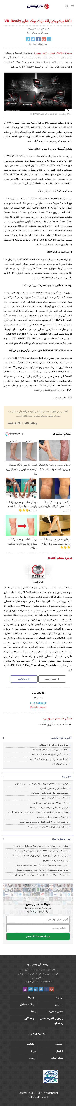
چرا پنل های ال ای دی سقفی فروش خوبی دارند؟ (48, 826)
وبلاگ (33, 1012)
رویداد (32, 1058)
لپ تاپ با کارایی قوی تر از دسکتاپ (53, 745)
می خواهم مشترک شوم (38, 936)
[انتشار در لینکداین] (49, 39)
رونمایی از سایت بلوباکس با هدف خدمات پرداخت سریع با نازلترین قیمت (38, 812)
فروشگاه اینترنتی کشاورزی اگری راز (54, 788)
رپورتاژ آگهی (30, 1019)
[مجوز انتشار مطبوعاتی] (50, 1077)
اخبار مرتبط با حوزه (61, 839)
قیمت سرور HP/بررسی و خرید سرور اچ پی (50, 802)
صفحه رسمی (51, 679)
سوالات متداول (28, 1005)
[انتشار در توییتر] (33, 39)
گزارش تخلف (14, 423)
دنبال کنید (22, 679)
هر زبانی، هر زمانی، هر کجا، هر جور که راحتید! (49, 807)
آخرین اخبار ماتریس (61, 738)
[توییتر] (41, 989)
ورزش (33, 1051)
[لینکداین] (36, 989)
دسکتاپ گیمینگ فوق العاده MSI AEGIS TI (50, 754)
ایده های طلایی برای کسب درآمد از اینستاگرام (49, 793)
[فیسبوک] (46, 989)
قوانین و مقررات (55, 1012)
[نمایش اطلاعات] (38, 707)
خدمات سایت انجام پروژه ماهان (55, 798)
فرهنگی (59, 1051)
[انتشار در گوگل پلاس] (44, 39)
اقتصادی (59, 1044)
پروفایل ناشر (30, 423)
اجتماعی (31, 1044)
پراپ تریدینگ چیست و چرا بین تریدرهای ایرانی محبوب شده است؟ (40, 855)
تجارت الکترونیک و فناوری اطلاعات (55, 725)
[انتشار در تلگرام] (28, 39)
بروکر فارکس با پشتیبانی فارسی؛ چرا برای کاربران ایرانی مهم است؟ (40, 846)
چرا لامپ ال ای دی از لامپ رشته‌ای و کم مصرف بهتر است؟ (44, 822)
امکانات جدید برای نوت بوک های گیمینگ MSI (49, 759)
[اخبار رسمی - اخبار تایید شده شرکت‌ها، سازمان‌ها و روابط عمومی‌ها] (38, 6)
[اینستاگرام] (25, 989)
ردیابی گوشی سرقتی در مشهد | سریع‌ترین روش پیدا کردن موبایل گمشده (38, 875)
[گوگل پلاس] (51, 989)
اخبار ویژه (66, 777)
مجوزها (32, 998)
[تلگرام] (30, 989)
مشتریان (59, 1005)
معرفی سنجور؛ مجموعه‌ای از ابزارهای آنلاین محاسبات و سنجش (42, 865)
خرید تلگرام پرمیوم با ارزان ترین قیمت (52, 817)
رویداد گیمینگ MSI (60, 764)
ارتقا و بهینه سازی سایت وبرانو (55, 860)
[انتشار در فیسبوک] (38, 39)
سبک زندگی (57, 1058)
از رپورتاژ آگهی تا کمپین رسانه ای (51, 1021)
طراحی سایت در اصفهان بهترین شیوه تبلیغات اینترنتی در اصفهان (41, 783)
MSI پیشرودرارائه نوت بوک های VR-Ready (50, 749)
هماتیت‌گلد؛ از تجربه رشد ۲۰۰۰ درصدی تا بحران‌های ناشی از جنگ (41, 850)
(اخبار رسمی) (40, 53)
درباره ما (59, 998)
